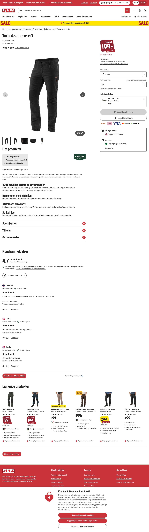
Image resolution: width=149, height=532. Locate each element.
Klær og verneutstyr (15, 29)
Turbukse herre (49, 29)
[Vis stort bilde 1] (44, 95)
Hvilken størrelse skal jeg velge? (136, 80)
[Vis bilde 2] (15, 141)
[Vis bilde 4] (33, 141)
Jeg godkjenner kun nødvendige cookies (82, 521)
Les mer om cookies (85, 507)
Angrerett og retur (57, 486)
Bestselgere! (67, 17)
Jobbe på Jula (89, 486)
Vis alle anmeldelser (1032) (14, 376)
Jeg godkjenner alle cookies (82, 515)
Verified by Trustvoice (73, 376)
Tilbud (56, 17)
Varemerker (45, 17)
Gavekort (93, 3)
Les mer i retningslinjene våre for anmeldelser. (31, 268)
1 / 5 (78, 133)
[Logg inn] (134, 10)
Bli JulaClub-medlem (124, 478)
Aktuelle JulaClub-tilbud (125, 482)
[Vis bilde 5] (42, 141)
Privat (136, 3)
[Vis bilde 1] (6, 141)
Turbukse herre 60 (63, 29)
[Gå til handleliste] (139, 10)
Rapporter (14, 309)
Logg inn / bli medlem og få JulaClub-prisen (114, 64)
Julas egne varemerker (92, 478)
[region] (74, 509)
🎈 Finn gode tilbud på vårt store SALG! (74, 23)
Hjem (4, 29)
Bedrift (143, 3)
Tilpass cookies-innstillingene (82, 526)
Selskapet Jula (89, 475)
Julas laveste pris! (84, 17)
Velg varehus (142, 17)
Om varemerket (10, 237)
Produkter (6, 17)
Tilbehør (6, 230)
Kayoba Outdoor (8, 40)
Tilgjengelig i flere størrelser (12, 441)
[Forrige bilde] (5, 94)
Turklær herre (37, 29)
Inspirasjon (22, 17)
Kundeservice (126, 17)
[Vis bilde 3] (24, 141)
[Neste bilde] (82, 94)
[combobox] (74, 10)
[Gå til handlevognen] (145, 10)
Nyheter (34, 17)
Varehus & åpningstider (59, 475)
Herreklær (27, 29)
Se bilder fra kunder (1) (16, 275)
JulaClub (84, 3)
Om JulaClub (121, 475)
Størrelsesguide (57, 482)
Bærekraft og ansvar (91, 482)
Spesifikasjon (9, 223)
